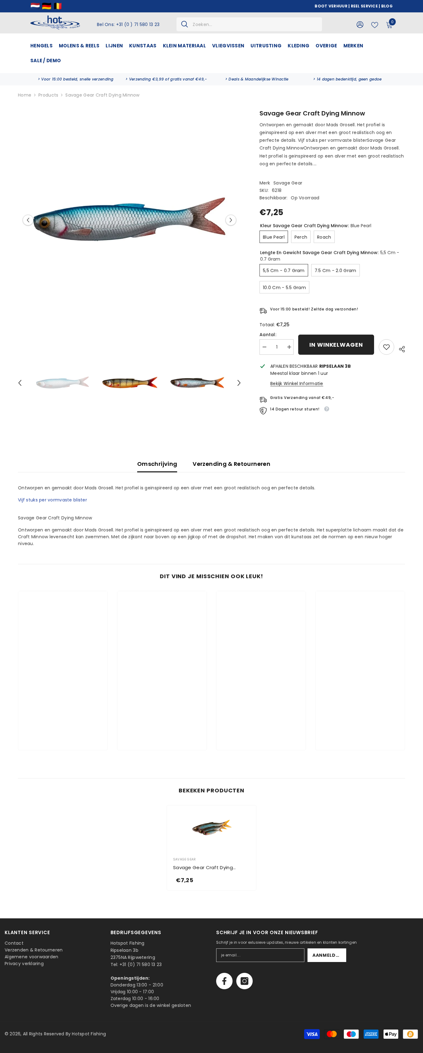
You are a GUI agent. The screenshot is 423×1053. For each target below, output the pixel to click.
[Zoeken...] (249, 24)
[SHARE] (399, 348)
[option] (129, 220)
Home (24, 95)
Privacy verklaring (24, 963)
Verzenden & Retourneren (34, 950)
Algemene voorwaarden (32, 957)
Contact (14, 943)
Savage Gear (287, 183)
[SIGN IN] (360, 24)
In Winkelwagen (336, 345)
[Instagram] (244, 981)
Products (48, 95)
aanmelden (327, 955)
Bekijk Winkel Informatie (296, 383)
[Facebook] (224, 981)
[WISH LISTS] (374, 24)
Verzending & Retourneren (231, 464)
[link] (75, 79)
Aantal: (267, 335)
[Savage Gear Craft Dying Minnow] (211, 827)
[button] (28, 219)
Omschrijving (157, 464)
